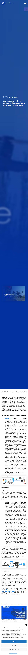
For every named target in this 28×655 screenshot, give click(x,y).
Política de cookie (13, 653)
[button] (26, 9)
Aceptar (14, 641)
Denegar (14, 645)
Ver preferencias (14, 649)
